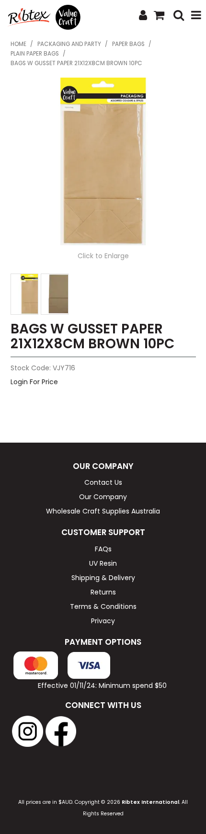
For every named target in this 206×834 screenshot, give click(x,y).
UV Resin (103, 563)
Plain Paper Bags (35, 53)
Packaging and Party (69, 44)
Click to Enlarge (103, 256)
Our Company (103, 497)
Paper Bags (128, 44)
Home (18, 44)
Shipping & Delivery (103, 578)
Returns (103, 592)
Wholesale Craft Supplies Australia (103, 511)
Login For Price (34, 382)
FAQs (103, 549)
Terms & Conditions (103, 606)
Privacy (103, 621)
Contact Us (103, 482)
